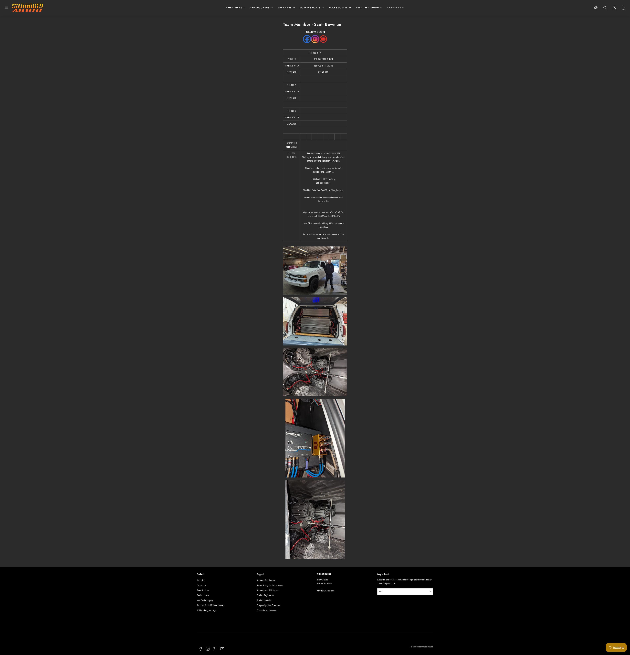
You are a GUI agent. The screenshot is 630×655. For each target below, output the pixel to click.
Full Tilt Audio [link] (367, 7)
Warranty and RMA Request (268, 590)
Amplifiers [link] (234, 7)
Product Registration (265, 595)
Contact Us (201, 585)
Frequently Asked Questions (268, 605)
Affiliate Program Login (206, 610)
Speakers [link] (285, 7)
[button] (6, 8)
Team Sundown (203, 590)
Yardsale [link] (394, 7)
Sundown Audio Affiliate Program (211, 605)
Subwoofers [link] (260, 7)
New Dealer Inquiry (205, 600)
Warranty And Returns (266, 580)
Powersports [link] (310, 7)
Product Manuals (264, 600)
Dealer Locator (203, 595)
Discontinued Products (266, 610)
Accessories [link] (338, 7)
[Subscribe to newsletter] (430, 591)
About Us (200, 580)
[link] (596, 7)
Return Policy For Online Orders (270, 585)
